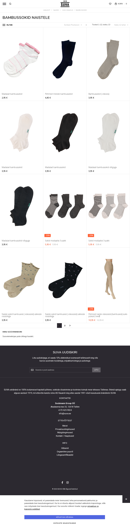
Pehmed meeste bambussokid (59, 93)
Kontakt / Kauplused (65, 436)
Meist (65, 426)
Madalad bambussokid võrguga (102, 167)
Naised (56, 10)
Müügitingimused (65, 432)
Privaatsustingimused (65, 429)
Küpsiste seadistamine (64, 523)
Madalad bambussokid (12, 93)
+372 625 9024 (65, 410)
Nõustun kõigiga (64, 517)
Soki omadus (67, 10)
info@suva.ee (65, 413)
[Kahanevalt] (86, 25)
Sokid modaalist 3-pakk (55, 240)
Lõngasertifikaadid (65, 455)
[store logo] (65, 4)
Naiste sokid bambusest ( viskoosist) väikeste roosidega (22, 315)
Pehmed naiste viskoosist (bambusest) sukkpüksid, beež (108, 315)
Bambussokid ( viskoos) (98, 93)
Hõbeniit (65, 448)
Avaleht (46, 10)
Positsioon (75, 25)
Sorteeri (67, 25)
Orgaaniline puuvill (65, 452)
